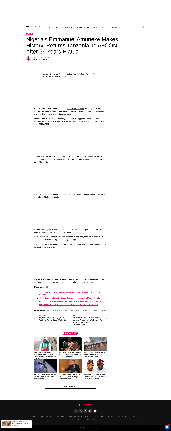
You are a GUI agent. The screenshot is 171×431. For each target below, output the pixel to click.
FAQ (112, 417)
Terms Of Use (104, 417)
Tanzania (102, 311)
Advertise (60, 417)
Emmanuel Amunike (60, 311)
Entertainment (67, 27)
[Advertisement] (85, 12)
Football (72, 311)
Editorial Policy (72, 417)
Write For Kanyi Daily (86, 419)
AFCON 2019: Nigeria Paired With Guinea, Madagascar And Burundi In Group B (68, 305)
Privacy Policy (121, 417)
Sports (96, 27)
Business (87, 27)
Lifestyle (105, 27)
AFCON (49, 311)
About (41, 417)
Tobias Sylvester (39, 59)
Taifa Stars (93, 311)
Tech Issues (133, 417)
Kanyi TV (79, 27)
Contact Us (50, 417)
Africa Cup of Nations (75, 109)
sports (85, 311)
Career (114, 27)
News (56, 27)
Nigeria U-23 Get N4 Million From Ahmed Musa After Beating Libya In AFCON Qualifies (71, 301)
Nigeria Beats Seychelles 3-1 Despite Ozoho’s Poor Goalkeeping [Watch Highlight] (69, 298)
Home (50, 27)
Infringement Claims (89, 417)
